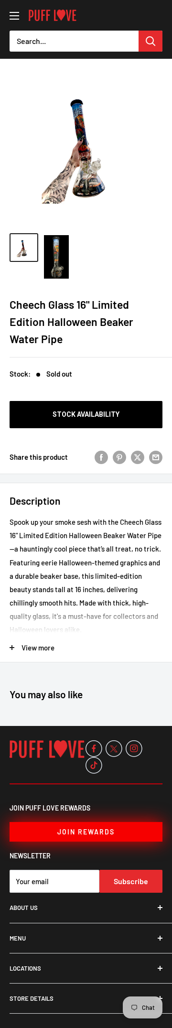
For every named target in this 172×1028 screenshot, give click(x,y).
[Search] (150, 41)
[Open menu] (14, 16)
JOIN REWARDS (86, 832)
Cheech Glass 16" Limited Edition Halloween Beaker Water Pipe (71, 321)
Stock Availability (86, 414)
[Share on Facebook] (101, 457)
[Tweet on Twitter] (137, 457)
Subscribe (131, 881)
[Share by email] (155, 457)
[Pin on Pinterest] (119, 457)
